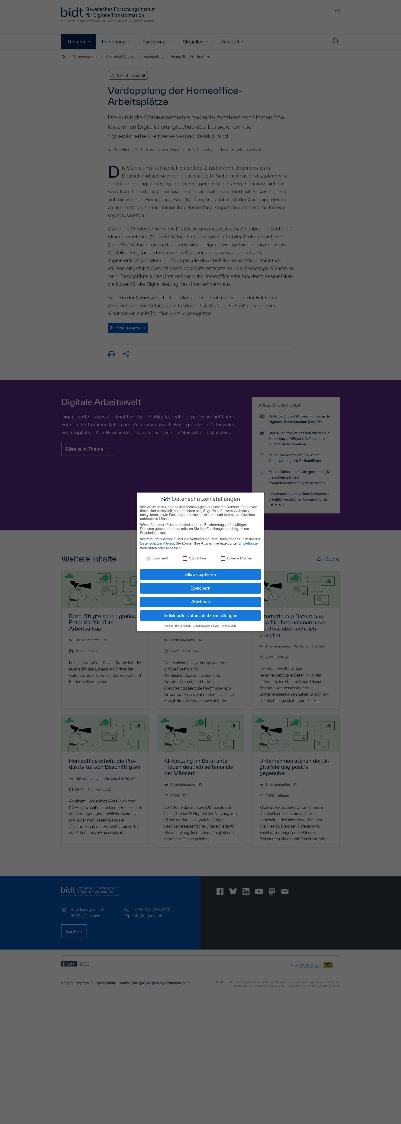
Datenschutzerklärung (157, 543)
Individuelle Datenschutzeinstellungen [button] (200, 615)
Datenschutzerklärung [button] (207, 625)
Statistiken (197, 558)
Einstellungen (249, 543)
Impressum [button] (229, 625)
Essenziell (160, 558)
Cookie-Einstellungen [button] (178, 625)
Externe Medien (239, 558)
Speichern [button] (200, 588)
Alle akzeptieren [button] (200, 574)
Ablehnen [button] (200, 601)
